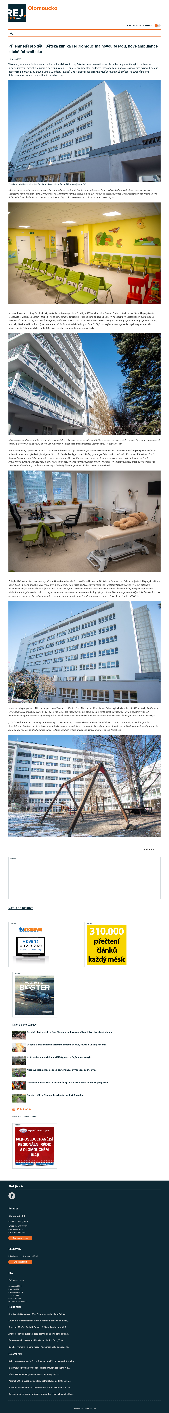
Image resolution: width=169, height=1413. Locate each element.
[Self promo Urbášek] (106, 945)
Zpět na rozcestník (16, 1280)
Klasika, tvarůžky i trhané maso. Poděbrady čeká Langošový (38, 1347)
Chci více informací (20, 1238)
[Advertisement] (58, 879)
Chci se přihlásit (20, 1262)
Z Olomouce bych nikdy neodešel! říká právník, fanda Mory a (39, 1368)
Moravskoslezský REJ (17, 1301)
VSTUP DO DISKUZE (20, 908)
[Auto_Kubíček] (34, 995)
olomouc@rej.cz (21, 1221)
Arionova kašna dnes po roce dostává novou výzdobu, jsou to (39, 1387)
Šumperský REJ (15, 1286)
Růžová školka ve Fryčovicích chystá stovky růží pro (35, 1374)
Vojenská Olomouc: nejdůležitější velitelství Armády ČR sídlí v (39, 1381)
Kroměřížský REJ (15, 1298)
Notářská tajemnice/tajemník (24, 1117)
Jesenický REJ (14, 1295)
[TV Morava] (30, 945)
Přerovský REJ (14, 1289)
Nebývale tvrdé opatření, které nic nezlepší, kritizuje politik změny (42, 1361)
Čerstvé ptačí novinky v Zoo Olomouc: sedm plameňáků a (37, 1314)
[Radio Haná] (34, 1146)
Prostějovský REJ (15, 1292)
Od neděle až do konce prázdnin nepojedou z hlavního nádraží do (41, 1394)
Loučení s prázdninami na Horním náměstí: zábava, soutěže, (38, 1320)
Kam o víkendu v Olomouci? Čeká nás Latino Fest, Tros (36, 1340)
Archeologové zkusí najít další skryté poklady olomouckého (38, 1334)
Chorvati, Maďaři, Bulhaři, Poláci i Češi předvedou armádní (37, 1327)
